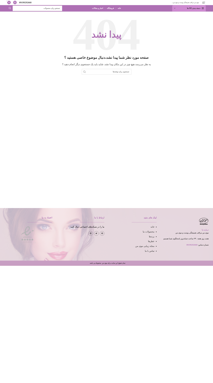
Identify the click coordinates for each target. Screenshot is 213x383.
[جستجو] (10, 8)
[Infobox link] (25, 2)
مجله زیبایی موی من (144, 246)
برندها (151, 236)
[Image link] (27, 234)
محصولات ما (148, 231)
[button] (102, 233)
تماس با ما (149, 251)
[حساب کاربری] (15, 2)
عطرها (151, 241)
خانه (152, 227)
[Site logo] (203, 2)
